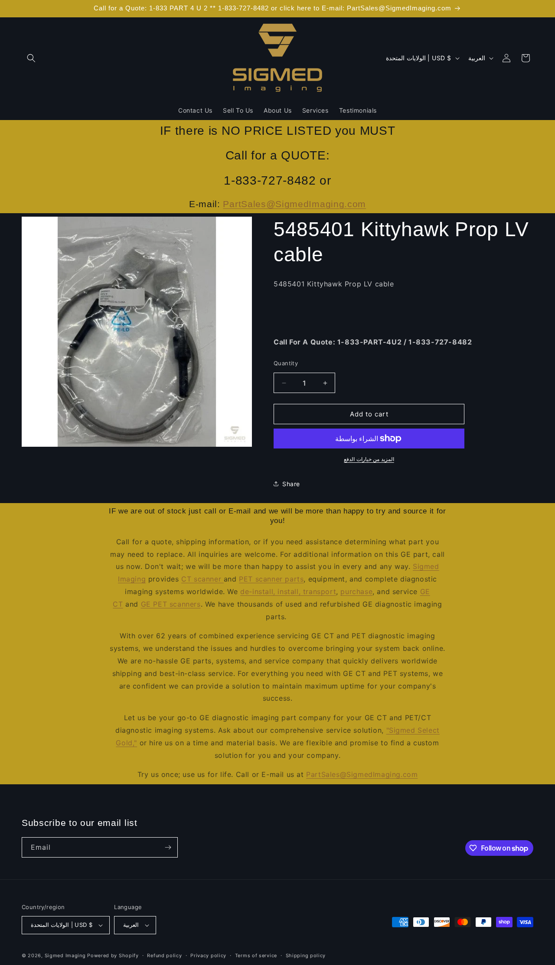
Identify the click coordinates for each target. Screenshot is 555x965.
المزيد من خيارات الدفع (369, 459)
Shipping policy (306, 955)
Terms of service (256, 955)
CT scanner (202, 579)
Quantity (286, 363)
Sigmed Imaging (65, 955)
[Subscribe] (167, 847)
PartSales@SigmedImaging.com (294, 204)
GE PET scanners (171, 604)
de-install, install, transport (288, 591)
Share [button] (291, 483)
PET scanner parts (271, 579)
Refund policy (164, 955)
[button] (31, 58)
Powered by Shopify (113, 955)
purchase (356, 591)
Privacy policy (208, 955)
